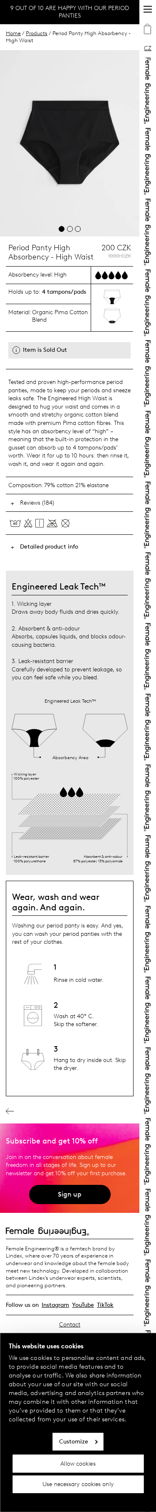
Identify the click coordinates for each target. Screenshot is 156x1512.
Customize (74, 1441)
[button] (61, 229)
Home (13, 33)
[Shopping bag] (147, 30)
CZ (147, 48)
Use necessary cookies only (78, 1484)
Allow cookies (77, 1463)
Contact (69, 1324)
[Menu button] (147, 9)
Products (36, 33)
